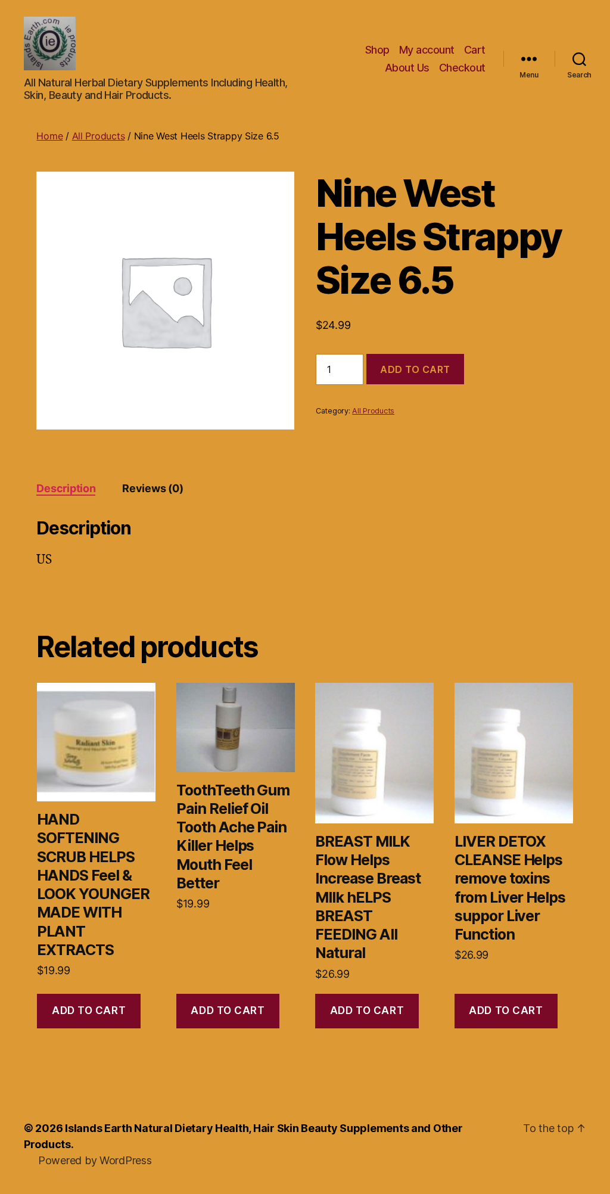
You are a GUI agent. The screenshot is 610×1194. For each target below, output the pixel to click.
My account (427, 49)
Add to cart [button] (89, 1010)
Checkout (462, 67)
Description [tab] (65, 488)
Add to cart (415, 369)
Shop (377, 49)
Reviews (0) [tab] (152, 488)
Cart (474, 49)
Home (49, 136)
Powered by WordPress (95, 1160)
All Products (98, 136)
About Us (407, 67)
